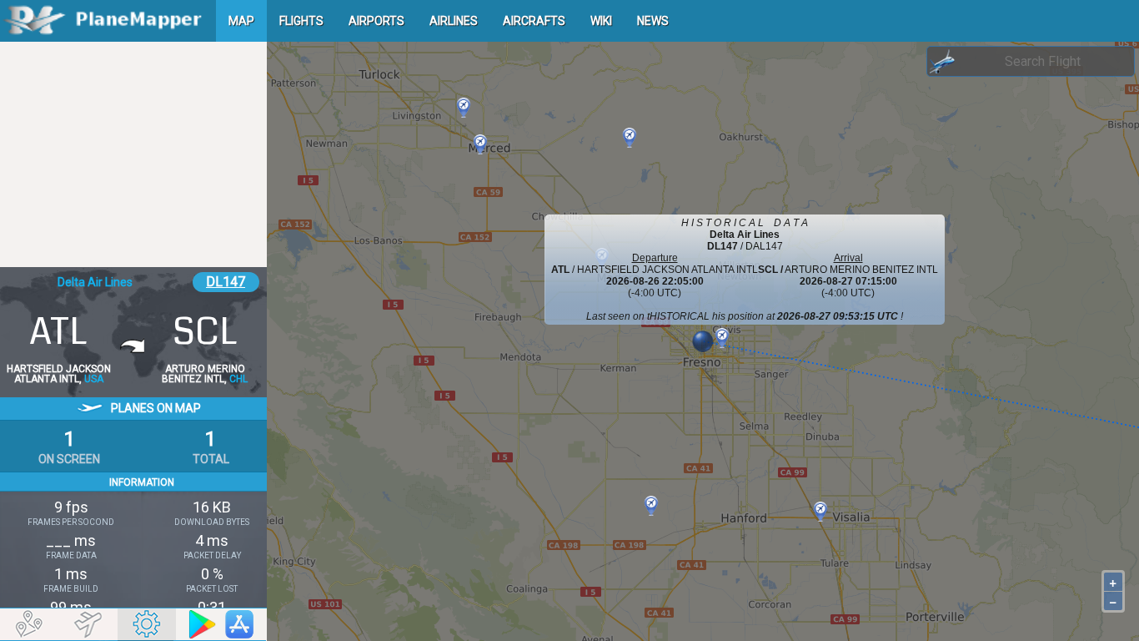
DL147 (225, 282)
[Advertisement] (133, 154)
